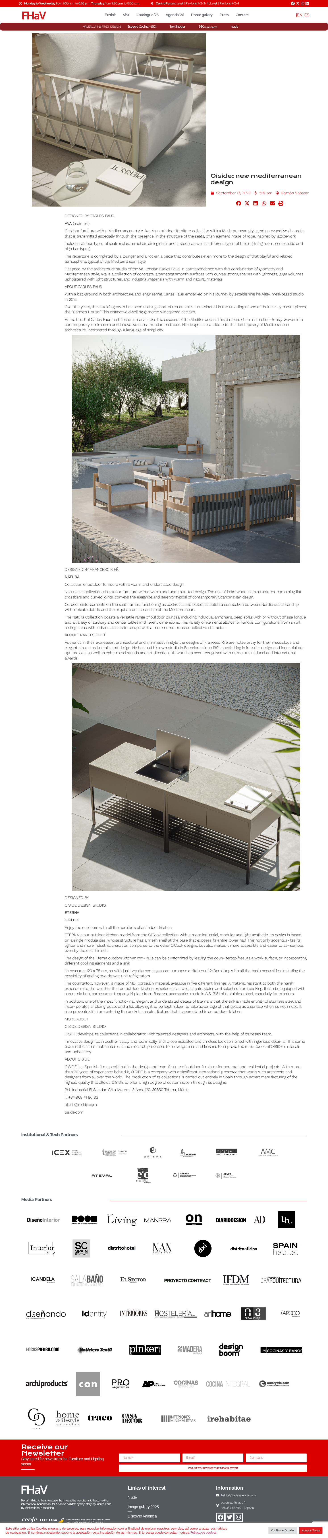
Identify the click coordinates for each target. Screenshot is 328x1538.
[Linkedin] (307, 3)
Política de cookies (203, 1532)
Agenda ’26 (175, 15)
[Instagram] (302, 3)
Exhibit (110, 15)
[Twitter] (229, 1517)
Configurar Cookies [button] (283, 1530)
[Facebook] (293, 3)
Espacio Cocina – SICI (141, 27)
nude (234, 27)
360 (208, 27)
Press (224, 15)
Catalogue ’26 (147, 15)
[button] (239, 203)
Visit (126, 15)
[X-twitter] (298, 3)
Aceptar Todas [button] (311, 1530)
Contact (242, 15)
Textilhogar (177, 27)
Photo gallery (201, 15)
